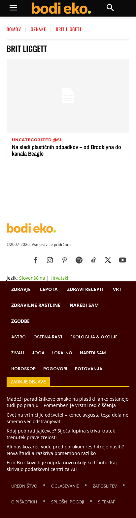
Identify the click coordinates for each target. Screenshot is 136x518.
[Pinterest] (64, 260)
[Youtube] (122, 260)
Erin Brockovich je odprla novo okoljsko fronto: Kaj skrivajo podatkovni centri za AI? (62, 465)
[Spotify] (79, 260)
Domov (14, 29)
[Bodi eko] (61, 8)
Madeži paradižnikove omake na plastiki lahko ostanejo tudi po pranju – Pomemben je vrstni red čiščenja (67, 402)
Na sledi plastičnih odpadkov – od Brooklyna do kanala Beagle (66, 150)
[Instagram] (50, 260)
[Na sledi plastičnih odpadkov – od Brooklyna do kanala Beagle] (68, 96)
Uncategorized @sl (37, 140)
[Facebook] (35, 260)
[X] (108, 260)
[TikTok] (93, 260)
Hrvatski (59, 278)
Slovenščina (32, 278)
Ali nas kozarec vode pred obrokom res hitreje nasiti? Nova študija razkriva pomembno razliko (65, 449)
